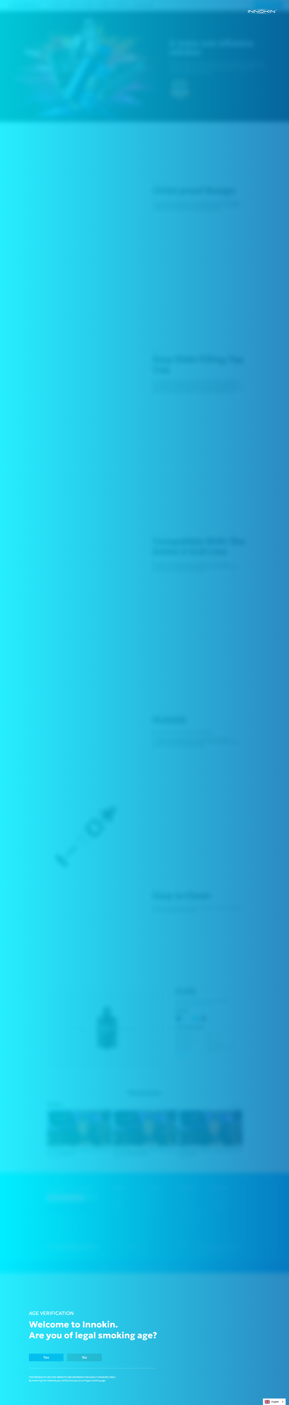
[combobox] (274, 1401)
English (275, 1401)
